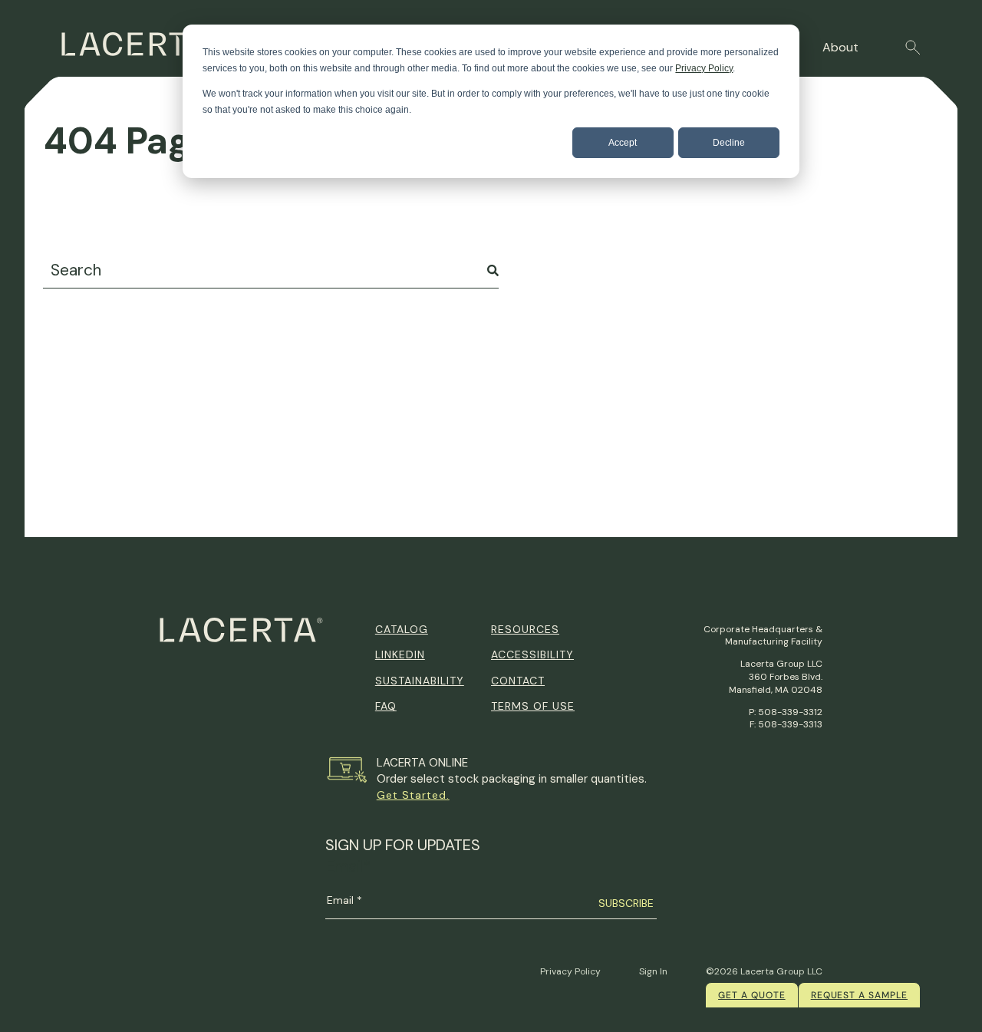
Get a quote (752, 995)
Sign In (653, 971)
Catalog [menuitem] (401, 629)
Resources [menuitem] (525, 629)
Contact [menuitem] (518, 680)
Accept (622, 142)
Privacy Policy (704, 68)
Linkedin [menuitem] (400, 654)
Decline (729, 142)
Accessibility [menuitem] (532, 654)
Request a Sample (859, 995)
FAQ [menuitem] (386, 706)
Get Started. (413, 795)
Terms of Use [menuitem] (533, 706)
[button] (913, 47)
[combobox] (271, 270)
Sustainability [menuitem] (419, 680)
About (840, 47)
